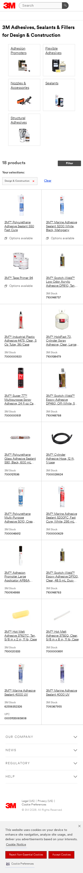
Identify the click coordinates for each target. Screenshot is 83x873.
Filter (69, 163)
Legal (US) (28, 801)
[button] (20, 864)
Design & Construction (17, 181)
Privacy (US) (45, 801)
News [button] (11, 750)
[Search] (65, 5)
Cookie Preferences (34, 804)
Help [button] (10, 776)
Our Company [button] (19, 737)
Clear (47, 181)
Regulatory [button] (18, 763)
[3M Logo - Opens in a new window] (9, 5)
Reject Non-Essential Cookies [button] (26, 855)
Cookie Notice (16, 844)
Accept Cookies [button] (61, 855)
